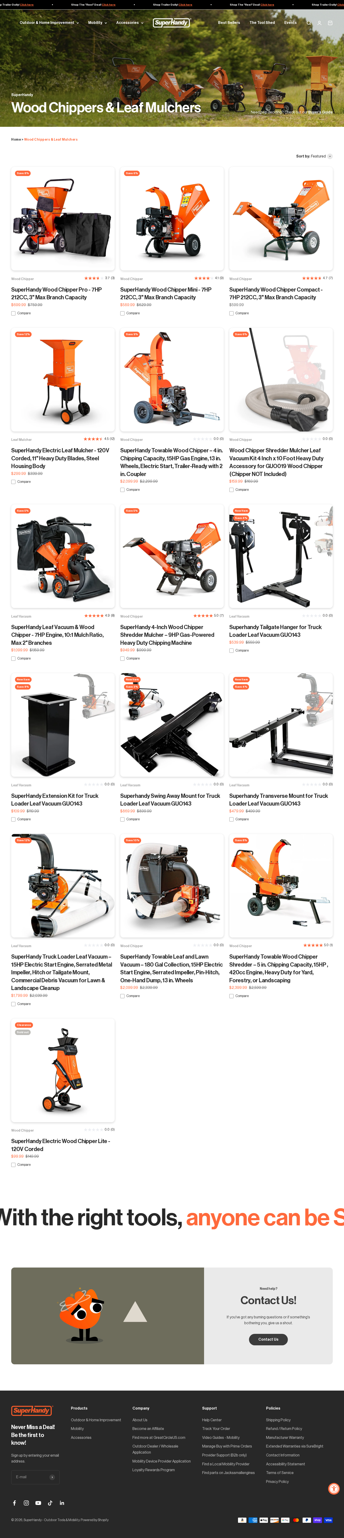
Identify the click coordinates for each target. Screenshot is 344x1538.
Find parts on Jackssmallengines (228, 1473)
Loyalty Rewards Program (153, 1470)
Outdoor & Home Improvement (47, 23)
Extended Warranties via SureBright (294, 1446)
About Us (139, 1420)
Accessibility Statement (285, 1464)
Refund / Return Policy (284, 1429)
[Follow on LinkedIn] (62, 1503)
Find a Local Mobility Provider (225, 1464)
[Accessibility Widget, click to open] (334, 1489)
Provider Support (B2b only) (224, 1455)
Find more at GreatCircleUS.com (158, 1438)
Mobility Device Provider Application (161, 1461)
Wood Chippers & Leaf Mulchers (51, 139)
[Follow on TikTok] (50, 1503)
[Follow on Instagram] (26, 1503)
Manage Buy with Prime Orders (227, 1446)
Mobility (95, 23)
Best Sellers (229, 23)
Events (290, 23)
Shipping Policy (278, 1420)
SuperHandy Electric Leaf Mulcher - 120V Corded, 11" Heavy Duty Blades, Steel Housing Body (60, 458)
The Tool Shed (262, 23)
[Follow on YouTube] (38, 1503)
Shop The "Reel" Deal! (62, 4)
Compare (24, 313)
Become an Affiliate (148, 1429)
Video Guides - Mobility (221, 1438)
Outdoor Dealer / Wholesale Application (155, 1449)
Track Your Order (216, 1429)
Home (16, 139)
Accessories (127, 23)
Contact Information (283, 1455)
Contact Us (268, 1339)
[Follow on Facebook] (14, 1503)
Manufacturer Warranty (285, 1438)
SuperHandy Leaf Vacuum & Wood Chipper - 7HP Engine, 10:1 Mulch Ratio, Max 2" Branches (57, 635)
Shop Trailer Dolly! (141, 4)
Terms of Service (280, 1473)
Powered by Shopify (95, 1520)
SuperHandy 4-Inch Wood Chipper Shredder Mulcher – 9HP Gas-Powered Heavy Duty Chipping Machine (167, 635)
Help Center (212, 1420)
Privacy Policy (277, 1482)
